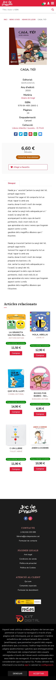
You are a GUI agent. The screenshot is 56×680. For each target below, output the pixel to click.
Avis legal (28, 554)
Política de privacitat (28, 563)
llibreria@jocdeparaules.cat (28, 536)
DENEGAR (17, 673)
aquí (26, 664)
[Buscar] (52, 9)
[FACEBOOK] (26, 518)
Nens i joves (15, 20)
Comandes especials (28, 585)
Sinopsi (11, 183)
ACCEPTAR (38, 673)
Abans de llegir (29, 20)
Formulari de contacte (28, 541)
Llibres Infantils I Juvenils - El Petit (28, 128)
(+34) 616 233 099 (28, 532)
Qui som (28, 581)
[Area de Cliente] (48, 3)
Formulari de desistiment (28, 590)
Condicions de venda (28, 559)
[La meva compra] (44, 3)
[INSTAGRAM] (30, 518)
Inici (5, 20)
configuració (47, 664)
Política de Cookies (28, 567)
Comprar (16, 353)
